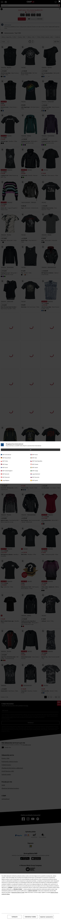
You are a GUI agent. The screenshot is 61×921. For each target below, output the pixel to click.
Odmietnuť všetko (30, 917)
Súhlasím (15, 917)
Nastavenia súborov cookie (17, 892)
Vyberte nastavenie (46, 917)
